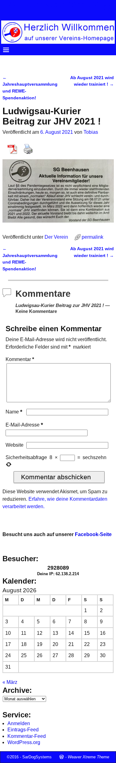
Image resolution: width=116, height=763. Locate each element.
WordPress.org (23, 742)
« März (9, 682)
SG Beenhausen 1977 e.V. (54, 4)
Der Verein (43, 60)
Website (15, 445)
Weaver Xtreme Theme (88, 757)
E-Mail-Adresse (24, 424)
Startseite (16, 60)
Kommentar (20, 359)
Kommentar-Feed (26, 736)
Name (14, 411)
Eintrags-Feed (23, 729)
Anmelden (18, 723)
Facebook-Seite (93, 534)
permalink (92, 237)
